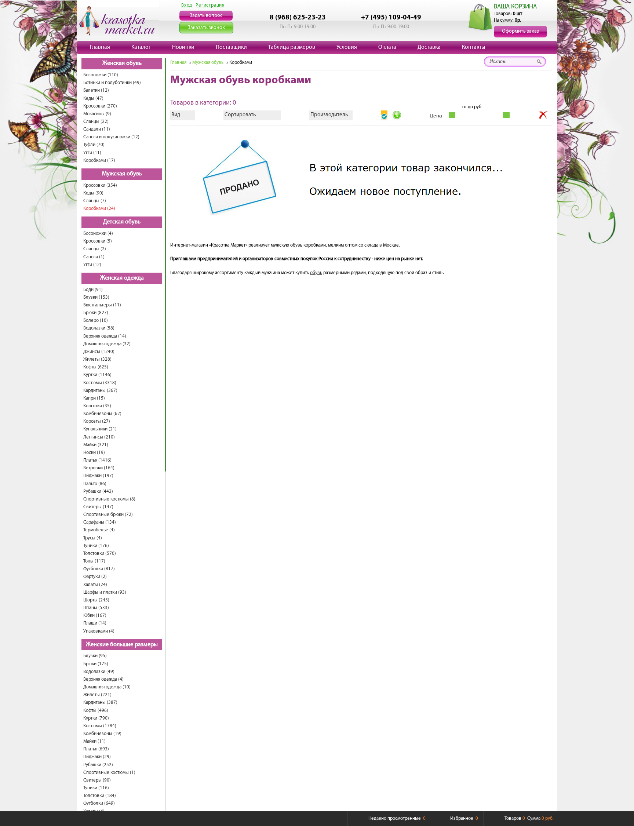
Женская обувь (122, 63)
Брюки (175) (95, 664)
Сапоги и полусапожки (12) (111, 137)
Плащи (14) (94, 623)
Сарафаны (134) (99, 522)
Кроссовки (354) (100, 185)
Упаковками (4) (98, 631)
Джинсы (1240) (98, 351)
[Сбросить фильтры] (543, 115)
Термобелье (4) (99, 530)
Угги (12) (92, 264)
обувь (316, 272)
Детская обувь (122, 222)
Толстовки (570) (99, 553)
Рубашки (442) (98, 491)
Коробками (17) (99, 160)
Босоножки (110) (100, 75)
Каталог (141, 47)
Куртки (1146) (97, 374)
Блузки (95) (95, 656)
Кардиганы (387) (100, 702)
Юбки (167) (94, 615)
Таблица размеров (291, 47)
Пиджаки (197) (98, 475)
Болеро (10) (95, 320)
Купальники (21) (100, 429)
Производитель (329, 115)
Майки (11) (94, 741)
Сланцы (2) (94, 249)
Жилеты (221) (97, 694)
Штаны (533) (96, 607)
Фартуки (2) (95, 576)
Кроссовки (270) (100, 106)
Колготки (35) (97, 406)
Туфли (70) (94, 144)
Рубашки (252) (98, 765)
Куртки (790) (96, 718)
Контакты (473, 47)
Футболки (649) (99, 803)
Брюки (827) (95, 312)
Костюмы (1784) (99, 726)
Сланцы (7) (94, 201)
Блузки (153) (96, 297)
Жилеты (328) (97, 359)
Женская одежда (122, 278)
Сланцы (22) (96, 121)
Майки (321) (95, 445)
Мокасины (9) (97, 114)
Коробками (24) (99, 208)
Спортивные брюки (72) (108, 514)
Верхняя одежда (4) (103, 679)
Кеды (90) (93, 193)
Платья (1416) (97, 460)
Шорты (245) (96, 600)
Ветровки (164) (98, 468)
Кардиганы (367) (100, 390)
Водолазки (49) (98, 671)
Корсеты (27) (96, 421)
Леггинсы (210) (99, 437)
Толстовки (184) (99, 795)
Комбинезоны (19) (102, 733)
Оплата (387, 47)
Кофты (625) (95, 367)
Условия (346, 47)
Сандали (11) (96, 129)
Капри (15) (94, 398)
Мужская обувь (122, 174)
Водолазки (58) (98, 328)
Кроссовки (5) (97, 241)
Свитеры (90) (97, 780)
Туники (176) (96, 545)
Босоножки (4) (98, 233)
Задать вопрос (206, 15)
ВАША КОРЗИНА (515, 7)
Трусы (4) (92, 538)
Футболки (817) (99, 569)
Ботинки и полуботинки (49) (112, 82)
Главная (100, 47)
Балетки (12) (96, 90)
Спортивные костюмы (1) (109, 772)
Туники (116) (96, 788)
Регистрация (210, 5)
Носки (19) (94, 452)
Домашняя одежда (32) (107, 344)
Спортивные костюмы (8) (109, 499)
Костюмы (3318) (99, 383)
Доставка (429, 47)
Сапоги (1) (94, 257)
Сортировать (240, 115)
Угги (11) (92, 152)
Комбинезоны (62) (102, 413)
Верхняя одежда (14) (104, 336)
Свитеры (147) (98, 507)
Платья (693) (96, 749)
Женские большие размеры (122, 645)
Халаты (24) (95, 584)
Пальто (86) (94, 483)
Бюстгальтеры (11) (102, 305)
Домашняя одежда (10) (107, 687)
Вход (186, 5)
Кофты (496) (95, 710)
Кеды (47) (93, 98)
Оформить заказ (520, 31)
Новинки (183, 47)
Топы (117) (94, 561)
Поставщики (231, 47)
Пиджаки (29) (97, 756)
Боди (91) (93, 289)
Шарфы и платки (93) (104, 592)
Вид (175, 115)
